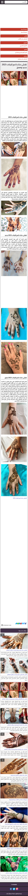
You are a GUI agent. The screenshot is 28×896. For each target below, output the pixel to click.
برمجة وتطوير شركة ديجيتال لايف (14, 893)
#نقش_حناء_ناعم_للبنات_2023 (20, 498)
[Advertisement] (14, 16)
